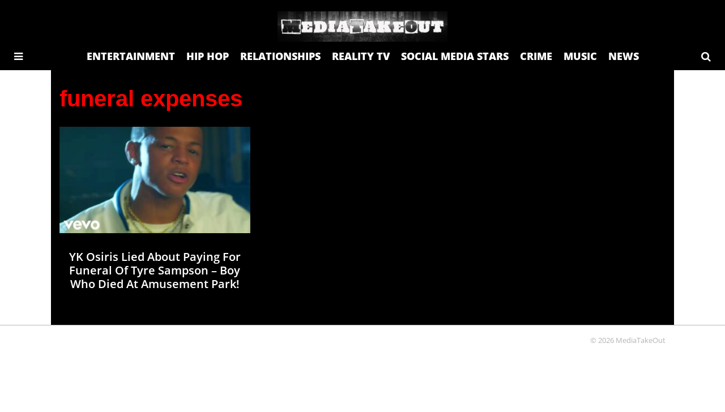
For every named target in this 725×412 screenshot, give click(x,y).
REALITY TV (361, 56)
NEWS (623, 56)
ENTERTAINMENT (131, 56)
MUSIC (580, 56)
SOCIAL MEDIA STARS (455, 56)
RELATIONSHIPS (280, 56)
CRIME (536, 56)
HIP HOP (207, 56)
